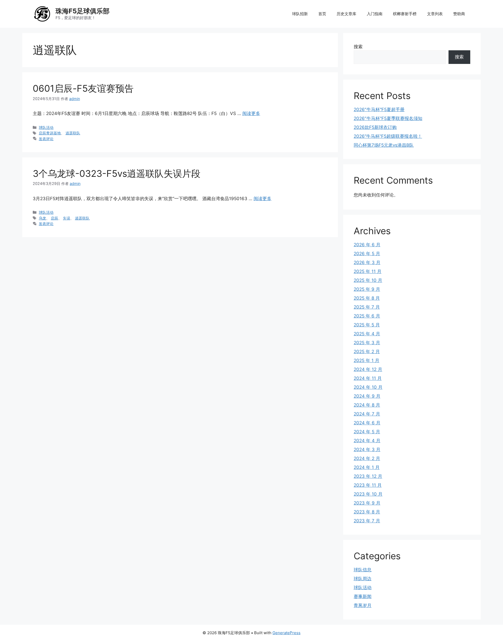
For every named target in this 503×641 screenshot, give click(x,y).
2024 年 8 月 (367, 405)
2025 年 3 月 (367, 342)
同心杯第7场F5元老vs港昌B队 (384, 145)
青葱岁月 (362, 605)
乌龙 (42, 218)
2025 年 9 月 (367, 289)
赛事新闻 (362, 596)
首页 (322, 13)
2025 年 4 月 (367, 333)
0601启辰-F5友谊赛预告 (83, 88)
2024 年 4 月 (367, 440)
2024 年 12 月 (368, 369)
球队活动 (46, 127)
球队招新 (300, 13)
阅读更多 (251, 113)
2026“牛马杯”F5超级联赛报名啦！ (388, 136)
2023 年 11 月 (368, 485)
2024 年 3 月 (367, 449)
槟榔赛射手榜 (405, 13)
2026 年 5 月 (367, 253)
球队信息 (362, 569)
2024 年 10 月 (368, 387)
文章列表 (435, 13)
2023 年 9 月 (367, 503)
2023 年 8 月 (367, 511)
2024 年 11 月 (368, 378)
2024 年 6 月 (367, 422)
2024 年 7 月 (367, 414)
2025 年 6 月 (367, 316)
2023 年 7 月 (367, 520)
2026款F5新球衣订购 (375, 127)
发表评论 (46, 138)
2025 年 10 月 (368, 280)
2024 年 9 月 (367, 396)
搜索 (358, 46)
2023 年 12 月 (368, 476)
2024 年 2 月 (367, 458)
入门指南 (374, 13)
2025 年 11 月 (367, 271)
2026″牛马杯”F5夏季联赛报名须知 (388, 118)
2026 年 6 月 (367, 244)
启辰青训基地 (50, 133)
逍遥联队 (72, 133)
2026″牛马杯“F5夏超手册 (379, 109)
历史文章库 (346, 13)
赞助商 (459, 13)
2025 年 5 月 (367, 324)
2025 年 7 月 (367, 307)
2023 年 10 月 (368, 494)
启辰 (54, 218)
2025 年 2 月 (367, 351)
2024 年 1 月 (367, 467)
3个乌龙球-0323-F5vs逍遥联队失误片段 (116, 173)
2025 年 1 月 (366, 360)
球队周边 (362, 578)
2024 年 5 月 (367, 431)
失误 (66, 218)
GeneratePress (286, 632)
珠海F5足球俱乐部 (83, 11)
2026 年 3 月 (367, 262)
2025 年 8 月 (367, 298)
